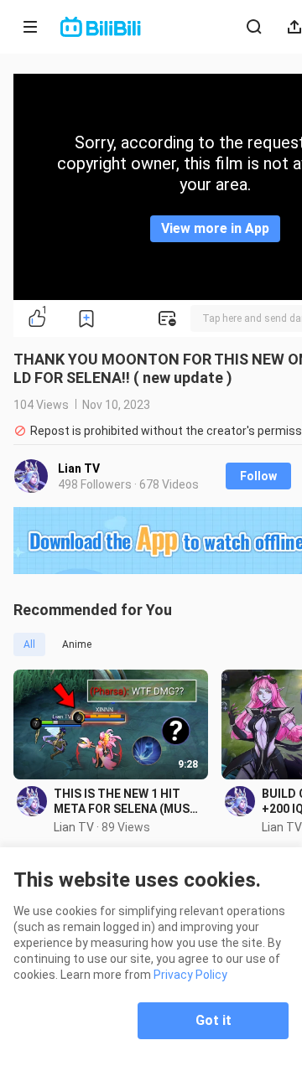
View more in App (215, 228)
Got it (213, 1020)
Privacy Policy (190, 974)
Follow (258, 476)
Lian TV (79, 468)
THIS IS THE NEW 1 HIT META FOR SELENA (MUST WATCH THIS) (126, 801)
